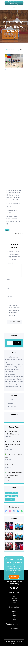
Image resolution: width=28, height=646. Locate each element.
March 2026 (11, 403)
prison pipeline (9, 499)
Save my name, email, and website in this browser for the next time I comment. (14, 310)
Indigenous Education (11, 493)
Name (9, 279)
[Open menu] (14, 7)
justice (7, 496)
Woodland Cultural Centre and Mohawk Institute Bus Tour (13, 444)
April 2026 (10, 399)
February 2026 (12, 406)
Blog (7, 230)
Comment (10, 263)
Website (9, 297)
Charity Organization (11, 641)
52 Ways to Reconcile (11, 465)
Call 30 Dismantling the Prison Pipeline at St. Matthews (13, 475)
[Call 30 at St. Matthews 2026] (5, 454)
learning (15, 496)
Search (17, 342)
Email (9, 288)
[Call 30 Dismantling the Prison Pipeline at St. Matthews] (5, 472)
